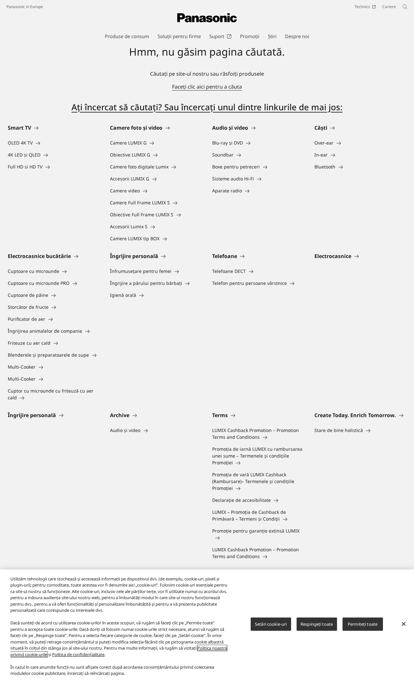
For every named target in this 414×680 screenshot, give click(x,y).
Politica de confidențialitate (78, 654)
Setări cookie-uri (271, 624)
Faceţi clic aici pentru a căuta (207, 86)
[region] (207, 624)
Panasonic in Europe (24, 6)
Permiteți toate (362, 624)
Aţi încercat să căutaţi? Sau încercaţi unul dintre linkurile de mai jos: (207, 107)
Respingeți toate (316, 624)
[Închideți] (404, 624)
